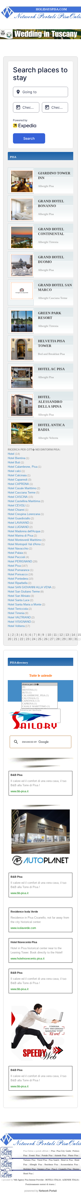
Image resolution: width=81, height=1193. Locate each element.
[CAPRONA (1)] (39, 703)
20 (9, 639)
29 (64, 639)
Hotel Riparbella (17, 583)
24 (33, 639)
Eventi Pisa (34, 1155)
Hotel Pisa (14, 565)
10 (49, 634)
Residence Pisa (51, 1164)
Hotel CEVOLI (16, 505)
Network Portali (48, 1190)
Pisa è (54, 1169)
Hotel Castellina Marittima (24, 501)
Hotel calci (14, 471)
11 (55, 634)
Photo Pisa (73, 1155)
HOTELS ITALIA (53, 1180)
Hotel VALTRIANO (19, 617)
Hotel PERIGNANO (20, 561)
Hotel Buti (14, 462)
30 (70, 639)
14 (73, 634)
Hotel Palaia (15, 552)
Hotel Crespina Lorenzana (24, 514)
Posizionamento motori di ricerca (39, 1184)
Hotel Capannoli (17, 479)
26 (46, 639)
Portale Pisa (47, 1155)
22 (21, 639)
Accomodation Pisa (69, 1164)
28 (58, 639)
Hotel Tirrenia (16, 613)
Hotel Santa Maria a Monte (24, 604)
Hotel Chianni (16, 509)
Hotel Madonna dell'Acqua (24, 531)
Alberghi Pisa (35, 1164)
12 (61, 634)
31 (76, 639)
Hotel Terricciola (18, 608)
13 (67, 634)
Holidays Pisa (29, 1169)
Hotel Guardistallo (19, 518)
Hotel (11, 453)
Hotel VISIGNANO (19, 621)
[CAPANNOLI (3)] (39, 701)
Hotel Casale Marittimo (22, 488)
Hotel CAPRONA (18, 484)
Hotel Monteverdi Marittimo (24, 540)
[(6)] (39, 687)
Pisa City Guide (64, 1151)
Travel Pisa (42, 1160)
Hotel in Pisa (67, 1160)
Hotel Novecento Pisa (24, 942)
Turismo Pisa (29, 1160)
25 (39, 639)
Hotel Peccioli (16, 557)
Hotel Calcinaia (17, 475)
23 (27, 639)
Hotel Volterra (16, 626)
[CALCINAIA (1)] (39, 698)
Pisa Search (54, 1160)
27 (52, 639)
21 (15, 639)
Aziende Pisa (60, 1155)
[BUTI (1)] (39, 693)
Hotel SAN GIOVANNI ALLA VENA (29, 587)
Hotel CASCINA (18, 496)
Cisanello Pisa (65, 1169)
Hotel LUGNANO (18, 527)
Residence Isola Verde (24, 911)
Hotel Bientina (16, 458)
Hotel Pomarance (18, 570)
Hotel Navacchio (18, 548)
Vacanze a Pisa (43, 1169)
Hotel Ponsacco (18, 574)
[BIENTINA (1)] (39, 690)
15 (79, 634)
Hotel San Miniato (19, 595)
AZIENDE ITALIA (70, 1180)
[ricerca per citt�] (39, 684)
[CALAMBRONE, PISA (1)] (39, 695)
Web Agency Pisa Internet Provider (29, 1180)
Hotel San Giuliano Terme (24, 591)
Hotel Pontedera (18, 578)
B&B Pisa (16, 775)
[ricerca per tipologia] (40, 710)
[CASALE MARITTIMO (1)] (39, 706)
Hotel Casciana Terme (21, 492)
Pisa (53, 1151)
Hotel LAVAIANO (18, 522)
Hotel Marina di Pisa (20, 535)
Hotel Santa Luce (18, 600)
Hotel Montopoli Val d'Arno (24, 544)
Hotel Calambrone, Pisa (22, 466)
